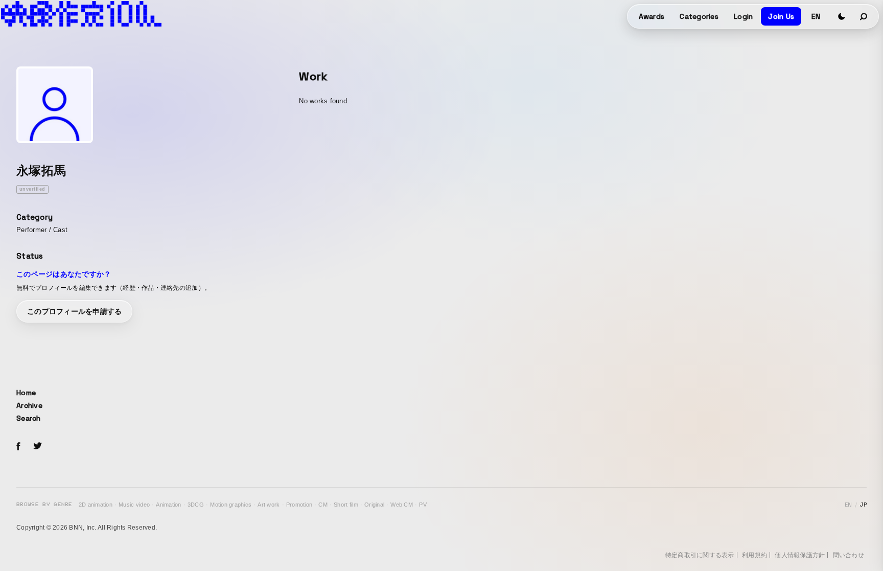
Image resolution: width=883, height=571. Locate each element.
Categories (699, 16)
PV (423, 504)
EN (815, 16)
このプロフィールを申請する (74, 311)
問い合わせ (848, 555)
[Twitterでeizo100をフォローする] (37, 447)
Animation (168, 504)
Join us (781, 16)
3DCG (196, 504)
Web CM (401, 504)
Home (26, 392)
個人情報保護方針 (800, 555)
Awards (652, 16)
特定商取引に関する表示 (699, 555)
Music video (134, 504)
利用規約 (754, 555)
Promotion (299, 504)
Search (28, 418)
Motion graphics (230, 504)
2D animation (95, 504)
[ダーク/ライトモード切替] (841, 16)
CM (323, 504)
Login (743, 16)
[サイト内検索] (864, 16)
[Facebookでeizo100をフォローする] (18, 448)
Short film (346, 504)
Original (374, 504)
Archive (29, 405)
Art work (269, 504)
